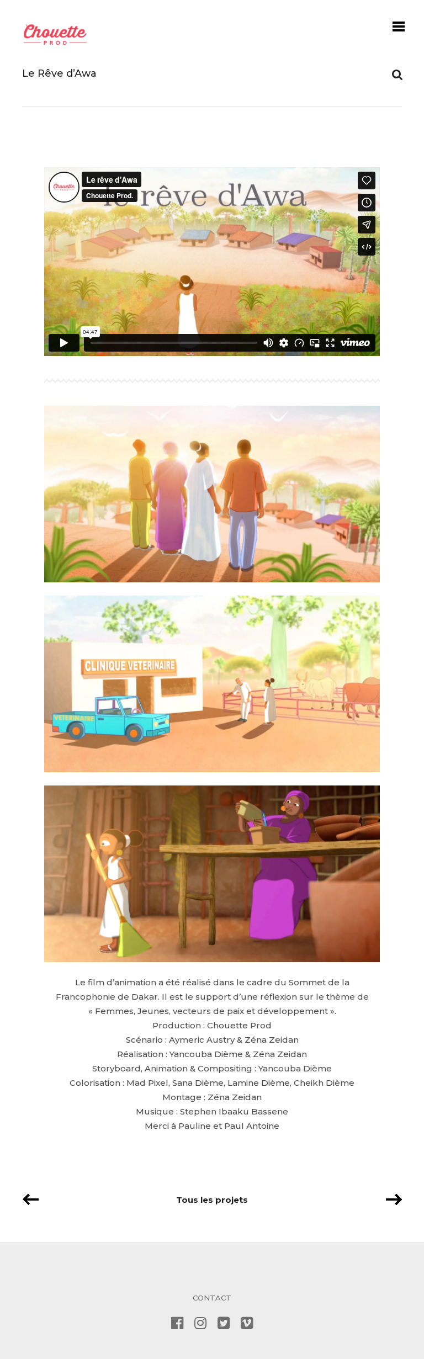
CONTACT (212, 1297)
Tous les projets (212, 1200)
